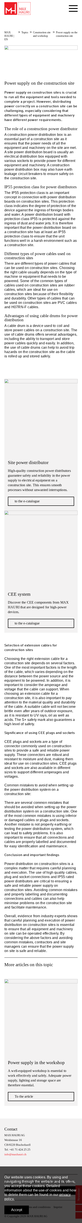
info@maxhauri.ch (15, 1154)
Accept (16, 1210)
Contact (10, 1129)
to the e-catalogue (27, 501)
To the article (24, 1096)
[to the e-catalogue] (41, 415)
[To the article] (41, 1015)
